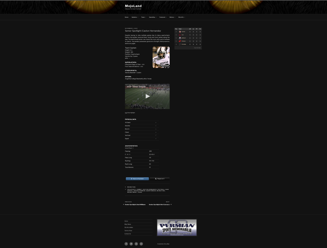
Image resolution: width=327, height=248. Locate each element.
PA (200, 29)
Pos (176, 29)
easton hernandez (150, 189)
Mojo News (127, 224)
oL (193, 29)
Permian (184, 44)
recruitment (132, 192)
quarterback (151, 190)
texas (140, 192)
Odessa (183, 41)
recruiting (161, 190)
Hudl (126, 112)
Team (180, 29)
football (161, 189)
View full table (197, 47)
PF (196, 29)
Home (126, 17)
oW (190, 29)
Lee (182, 34)
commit (139, 189)
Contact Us (127, 233)
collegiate (131, 189)
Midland (184, 38)
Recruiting (131, 187)
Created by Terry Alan (163, 244)
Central (183, 31)
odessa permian (139, 190)
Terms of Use (128, 230)
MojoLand (133, 6)
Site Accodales (128, 227)
